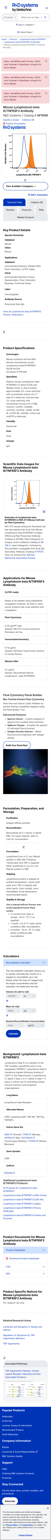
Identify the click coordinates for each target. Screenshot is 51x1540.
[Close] (46, 61)
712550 (31, 1141)
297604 (8, 1137)
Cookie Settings (25, 1535)
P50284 (8, 1173)
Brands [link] (5, 1447)
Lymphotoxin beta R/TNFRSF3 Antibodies (22, 42)
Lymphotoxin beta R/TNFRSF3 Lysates (22, 1203)
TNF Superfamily (11, 1343)
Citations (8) (28, 120)
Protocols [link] (7, 1478)
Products (13, 39)
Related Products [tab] (25, 217)
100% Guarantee (39, 195)
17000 (26, 1134)
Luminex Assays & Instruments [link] (17, 1425)
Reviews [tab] (10, 209)
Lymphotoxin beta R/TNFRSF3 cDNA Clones (25, 1195)
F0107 (39, 551)
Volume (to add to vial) (17, 991)
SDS (8, 1273)
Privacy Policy (12, 1525)
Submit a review (11, 120)
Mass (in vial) (12, 1006)
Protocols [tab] (26, 209)
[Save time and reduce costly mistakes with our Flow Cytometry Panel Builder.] (25, 771)
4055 (7, 1134)
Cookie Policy (28, 1525)
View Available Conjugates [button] (20, 186)
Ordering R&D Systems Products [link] (18, 1473)
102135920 (26, 1137)
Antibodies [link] (7, 1416)
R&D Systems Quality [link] (12, 1456)
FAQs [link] (4, 1469)
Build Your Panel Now (17, 745)
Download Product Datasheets (24, 1258)
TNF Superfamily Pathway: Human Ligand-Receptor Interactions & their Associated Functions (23, 1373)
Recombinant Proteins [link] (13, 1430)
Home (4, 39)
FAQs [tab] (41, 209)
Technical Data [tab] (14, 202)
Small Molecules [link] (10, 1434)
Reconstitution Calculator (18, 962)
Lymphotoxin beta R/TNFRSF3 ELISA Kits (23, 1199)
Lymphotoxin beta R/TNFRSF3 (33, 39)
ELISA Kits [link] (7, 1421)
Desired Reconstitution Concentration (25, 1021)
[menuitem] (4, 39)
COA (8, 1266)
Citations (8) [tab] (37, 202)
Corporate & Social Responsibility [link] (18, 1451)
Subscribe (10, 1501)
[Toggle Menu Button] (6, 7)
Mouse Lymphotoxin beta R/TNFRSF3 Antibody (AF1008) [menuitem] (24, 46)
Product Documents (15, 123)
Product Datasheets (15, 1250)
